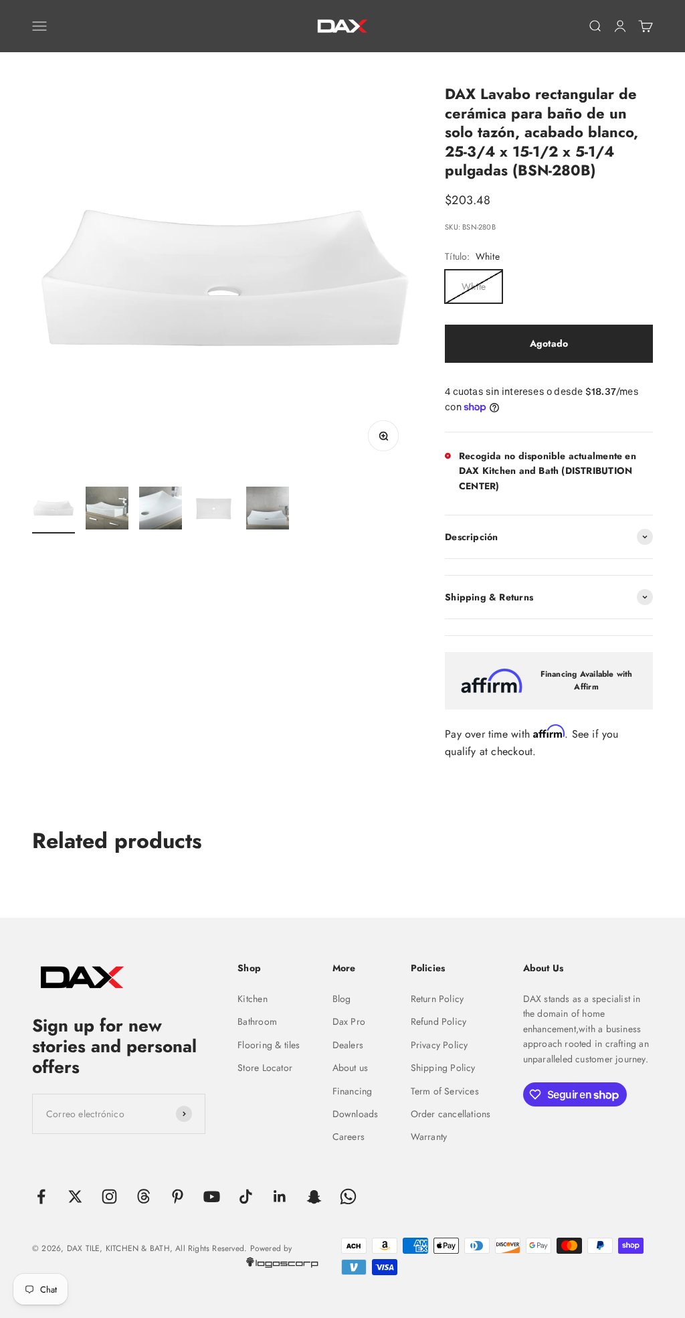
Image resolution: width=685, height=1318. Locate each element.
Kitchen (252, 998)
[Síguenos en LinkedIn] (280, 1196)
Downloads (355, 1114)
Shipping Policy (443, 1067)
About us (350, 1067)
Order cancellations (451, 1114)
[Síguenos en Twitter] (75, 1196)
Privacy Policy (439, 1045)
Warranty (429, 1136)
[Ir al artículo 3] (160, 510)
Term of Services (445, 1091)
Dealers (347, 1045)
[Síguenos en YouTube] (212, 1196)
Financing (352, 1091)
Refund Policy (439, 1021)
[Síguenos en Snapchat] (314, 1196)
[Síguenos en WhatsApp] (348, 1196)
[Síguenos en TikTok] (246, 1196)
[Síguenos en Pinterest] (178, 1196)
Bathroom (257, 1021)
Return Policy (437, 998)
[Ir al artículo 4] (214, 510)
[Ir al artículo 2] (107, 510)
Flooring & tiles (268, 1045)
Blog (341, 998)
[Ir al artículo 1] (53, 510)
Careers (348, 1136)
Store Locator (264, 1067)
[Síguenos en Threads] (143, 1196)
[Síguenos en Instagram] (109, 1196)
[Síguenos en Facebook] (41, 1196)
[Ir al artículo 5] (267, 510)
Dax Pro (348, 1021)
